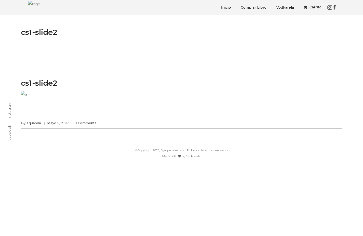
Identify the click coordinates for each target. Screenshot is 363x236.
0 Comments (85, 123)
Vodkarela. (193, 156)
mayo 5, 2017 (58, 123)
